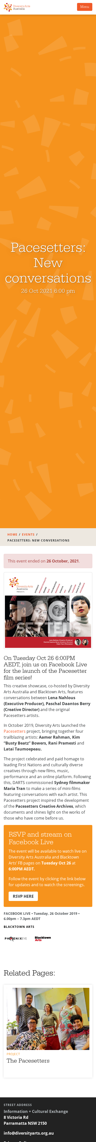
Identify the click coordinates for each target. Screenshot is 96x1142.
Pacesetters (15, 731)
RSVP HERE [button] (23, 896)
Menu (84, 7)
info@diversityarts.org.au (29, 1133)
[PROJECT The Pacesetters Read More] (48, 1019)
